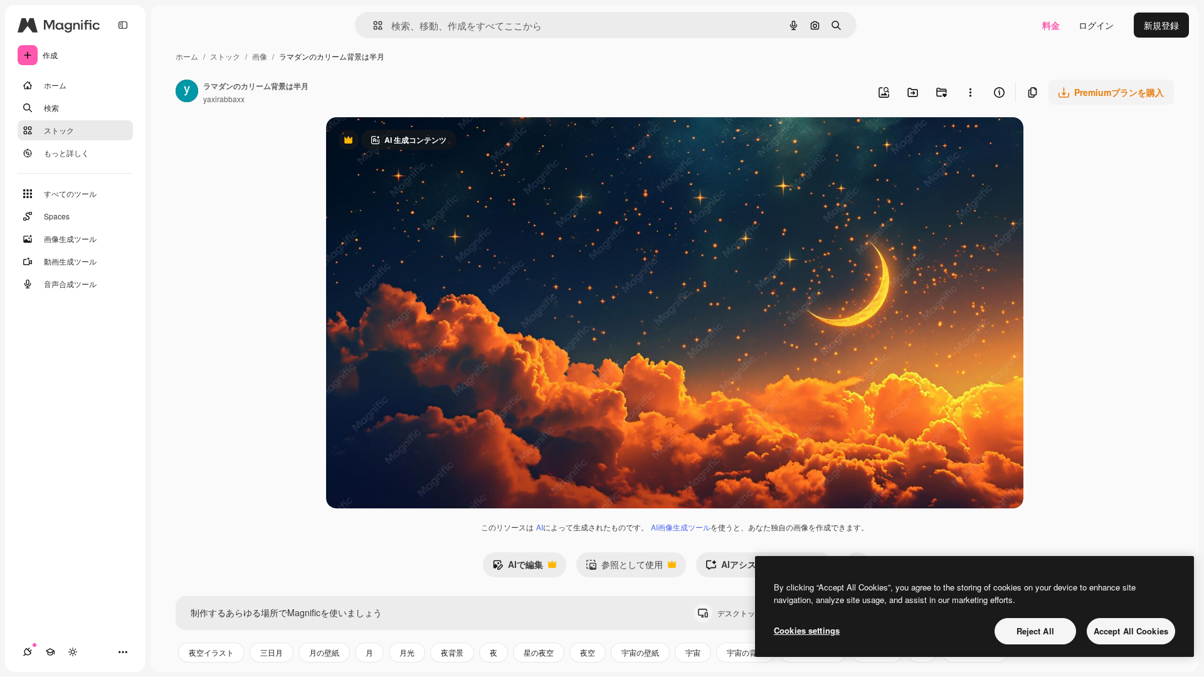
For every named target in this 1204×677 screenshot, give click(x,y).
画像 (259, 56)
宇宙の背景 (745, 652)
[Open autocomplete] (373, 25)
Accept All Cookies (1131, 631)
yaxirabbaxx (224, 98)
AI (539, 527)
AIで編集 (517, 567)
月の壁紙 (324, 652)
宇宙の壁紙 (640, 652)
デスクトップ (750, 612)
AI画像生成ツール (680, 527)
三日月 (271, 652)
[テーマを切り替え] (73, 652)
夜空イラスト (211, 652)
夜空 (587, 652)
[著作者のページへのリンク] (187, 92)
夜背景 (452, 652)
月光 (407, 652)
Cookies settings (807, 630)
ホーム (187, 56)
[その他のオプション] (970, 92)
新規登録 (1161, 25)
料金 (1051, 25)
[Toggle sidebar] (123, 25)
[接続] (28, 652)
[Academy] (50, 652)
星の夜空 (539, 652)
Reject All (1035, 631)
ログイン (1096, 25)
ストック (225, 56)
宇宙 (692, 652)
